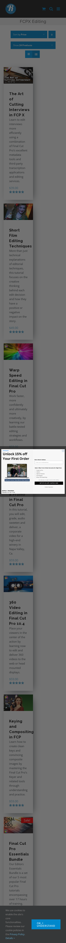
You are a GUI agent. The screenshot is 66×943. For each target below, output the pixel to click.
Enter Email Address (40, 459)
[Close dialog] (63, 451)
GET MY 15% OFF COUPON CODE (49, 483)
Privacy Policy (17, 934)
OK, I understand (46, 924)
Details (9, 938)
